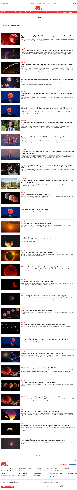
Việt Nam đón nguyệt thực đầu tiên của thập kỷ (37, 238)
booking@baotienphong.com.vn (25, 476)
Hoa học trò (5, 463)
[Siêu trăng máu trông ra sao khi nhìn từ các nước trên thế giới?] (10, 299)
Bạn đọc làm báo (8, 486)
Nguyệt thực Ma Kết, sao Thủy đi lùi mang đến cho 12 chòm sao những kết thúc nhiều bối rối (47, 181)
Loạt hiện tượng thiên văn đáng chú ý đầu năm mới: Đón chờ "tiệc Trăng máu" (46, 65)
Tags (38, 17)
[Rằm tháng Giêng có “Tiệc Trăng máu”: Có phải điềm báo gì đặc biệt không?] (10, 53)
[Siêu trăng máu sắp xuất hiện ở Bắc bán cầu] (10, 313)
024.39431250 (5, 477)
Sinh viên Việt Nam (51, 3)
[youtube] (75, 3)
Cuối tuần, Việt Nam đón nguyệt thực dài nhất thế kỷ (39, 382)
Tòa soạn (3, 473)
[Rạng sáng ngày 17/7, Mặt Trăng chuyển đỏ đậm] (10, 284)
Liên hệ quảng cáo (22, 473)
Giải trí (16, 12)
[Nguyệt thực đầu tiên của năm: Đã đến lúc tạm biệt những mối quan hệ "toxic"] (10, 140)
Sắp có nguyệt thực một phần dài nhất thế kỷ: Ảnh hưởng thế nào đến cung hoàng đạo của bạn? (47, 152)
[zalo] (60, 477)
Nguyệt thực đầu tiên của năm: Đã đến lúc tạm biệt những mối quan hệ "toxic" (45, 138)
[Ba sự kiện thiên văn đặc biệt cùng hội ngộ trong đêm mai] (10, 356)
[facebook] (73, 3)
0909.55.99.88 (22, 475)
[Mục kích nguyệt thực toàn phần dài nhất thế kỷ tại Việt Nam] (10, 328)
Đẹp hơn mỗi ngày (28, 12)
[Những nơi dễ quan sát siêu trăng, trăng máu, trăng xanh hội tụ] (10, 443)
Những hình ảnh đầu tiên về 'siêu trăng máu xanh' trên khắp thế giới (46, 426)
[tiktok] (57, 477)
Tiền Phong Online (30, 3)
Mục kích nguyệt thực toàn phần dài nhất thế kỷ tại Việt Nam (44, 324)
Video (22, 409)
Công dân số (21, 470)
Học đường (20, 12)
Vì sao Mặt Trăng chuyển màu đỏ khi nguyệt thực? (40, 267)
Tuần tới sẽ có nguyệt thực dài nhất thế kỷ (35, 194)
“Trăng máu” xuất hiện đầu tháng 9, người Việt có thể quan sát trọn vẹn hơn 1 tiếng (47, 94)
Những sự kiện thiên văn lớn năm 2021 (34, 209)
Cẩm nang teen (67, 468)
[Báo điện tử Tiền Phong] (63, 465)
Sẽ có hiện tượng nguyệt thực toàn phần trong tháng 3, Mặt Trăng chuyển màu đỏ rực (46, 109)
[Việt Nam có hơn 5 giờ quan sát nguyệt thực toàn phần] (10, 400)
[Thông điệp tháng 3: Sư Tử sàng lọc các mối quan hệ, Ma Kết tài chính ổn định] (10, 125)
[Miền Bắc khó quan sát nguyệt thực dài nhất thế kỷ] (10, 371)
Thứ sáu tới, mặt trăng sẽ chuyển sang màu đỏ (37, 223)
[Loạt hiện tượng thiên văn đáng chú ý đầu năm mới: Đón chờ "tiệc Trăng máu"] (10, 68)
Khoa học (23, 192)
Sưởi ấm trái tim (49, 468)
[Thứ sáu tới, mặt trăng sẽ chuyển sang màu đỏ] (10, 227)
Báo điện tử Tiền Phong (38, 7)
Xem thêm (75, 12)
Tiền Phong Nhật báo (41, 3)
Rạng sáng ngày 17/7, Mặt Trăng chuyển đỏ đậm (37, 281)
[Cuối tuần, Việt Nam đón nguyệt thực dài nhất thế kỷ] (10, 385)
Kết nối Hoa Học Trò (41, 470)
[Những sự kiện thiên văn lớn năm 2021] (10, 212)
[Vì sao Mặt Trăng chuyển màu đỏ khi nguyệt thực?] (10, 270)
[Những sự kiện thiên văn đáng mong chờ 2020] (10, 255)
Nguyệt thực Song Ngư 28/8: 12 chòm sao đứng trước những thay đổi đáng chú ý (47, 36)
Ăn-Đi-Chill (46, 12)
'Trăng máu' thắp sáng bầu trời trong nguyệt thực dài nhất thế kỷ (45, 339)
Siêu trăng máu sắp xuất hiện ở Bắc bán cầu (36, 310)
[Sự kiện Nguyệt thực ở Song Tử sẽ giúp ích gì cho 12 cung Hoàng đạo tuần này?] (10, 169)
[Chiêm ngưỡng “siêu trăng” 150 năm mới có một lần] (10, 414)
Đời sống (5, 12)
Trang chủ (2, 12)
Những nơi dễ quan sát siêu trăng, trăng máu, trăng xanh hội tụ (43, 440)
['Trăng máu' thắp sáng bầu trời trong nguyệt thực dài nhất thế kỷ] (10, 342)
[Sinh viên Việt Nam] (72, 465)
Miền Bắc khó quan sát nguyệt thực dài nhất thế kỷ (40, 368)
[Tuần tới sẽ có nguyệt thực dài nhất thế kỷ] (10, 198)
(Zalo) (26, 475)
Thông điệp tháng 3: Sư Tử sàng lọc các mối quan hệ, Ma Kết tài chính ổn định (46, 123)
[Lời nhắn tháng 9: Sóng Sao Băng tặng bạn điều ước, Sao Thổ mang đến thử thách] (10, 82)
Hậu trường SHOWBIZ (36, 12)
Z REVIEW (59, 12)
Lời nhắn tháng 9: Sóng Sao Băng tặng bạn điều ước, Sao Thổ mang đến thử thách (48, 80)
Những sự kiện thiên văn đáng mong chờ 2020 (37, 252)
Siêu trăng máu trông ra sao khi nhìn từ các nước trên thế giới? (45, 296)
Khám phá (11, 12)
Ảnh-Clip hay (52, 12)
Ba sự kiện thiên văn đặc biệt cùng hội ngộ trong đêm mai (43, 353)
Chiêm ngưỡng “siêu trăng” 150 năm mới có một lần (41, 411)
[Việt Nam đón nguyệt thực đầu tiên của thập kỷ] (10, 241)
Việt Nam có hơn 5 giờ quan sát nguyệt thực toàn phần (42, 397)
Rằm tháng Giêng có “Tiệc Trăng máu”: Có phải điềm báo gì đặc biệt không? (47, 50)
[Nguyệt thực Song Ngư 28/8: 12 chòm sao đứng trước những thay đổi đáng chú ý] (10, 39)
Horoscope (70, 12)
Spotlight (64, 12)
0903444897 (37, 475)
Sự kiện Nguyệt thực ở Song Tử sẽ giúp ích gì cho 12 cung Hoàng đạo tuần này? (47, 166)
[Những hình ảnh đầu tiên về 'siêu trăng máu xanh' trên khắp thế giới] (10, 429)
